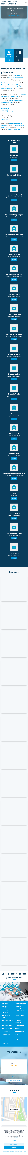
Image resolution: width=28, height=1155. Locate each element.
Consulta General (6, 1039)
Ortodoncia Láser (20, 1025)
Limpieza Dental (19, 1031)
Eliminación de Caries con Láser (6, 1035)
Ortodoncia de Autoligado (6, 1011)
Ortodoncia (5, 1003)
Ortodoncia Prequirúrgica (18, 1007)
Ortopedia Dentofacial (5, 1007)
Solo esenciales (14, 1144)
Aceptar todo (14, 1147)
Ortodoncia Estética (7, 1020)
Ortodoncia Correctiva (18, 1021)
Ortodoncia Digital (7, 1025)
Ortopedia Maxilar (7, 1028)
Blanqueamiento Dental (19, 1040)
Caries (16, 1034)
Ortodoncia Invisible (20, 1003)
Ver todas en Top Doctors (14, 1080)
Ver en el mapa (14, 1109)
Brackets (17, 1028)
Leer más (14, 160)
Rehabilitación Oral (20, 1011)
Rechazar (14, 1140)
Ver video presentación (14, 15)
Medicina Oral (5, 1031)
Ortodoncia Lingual (20, 1015)
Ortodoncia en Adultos (6, 1016)
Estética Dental (6, 1044)
